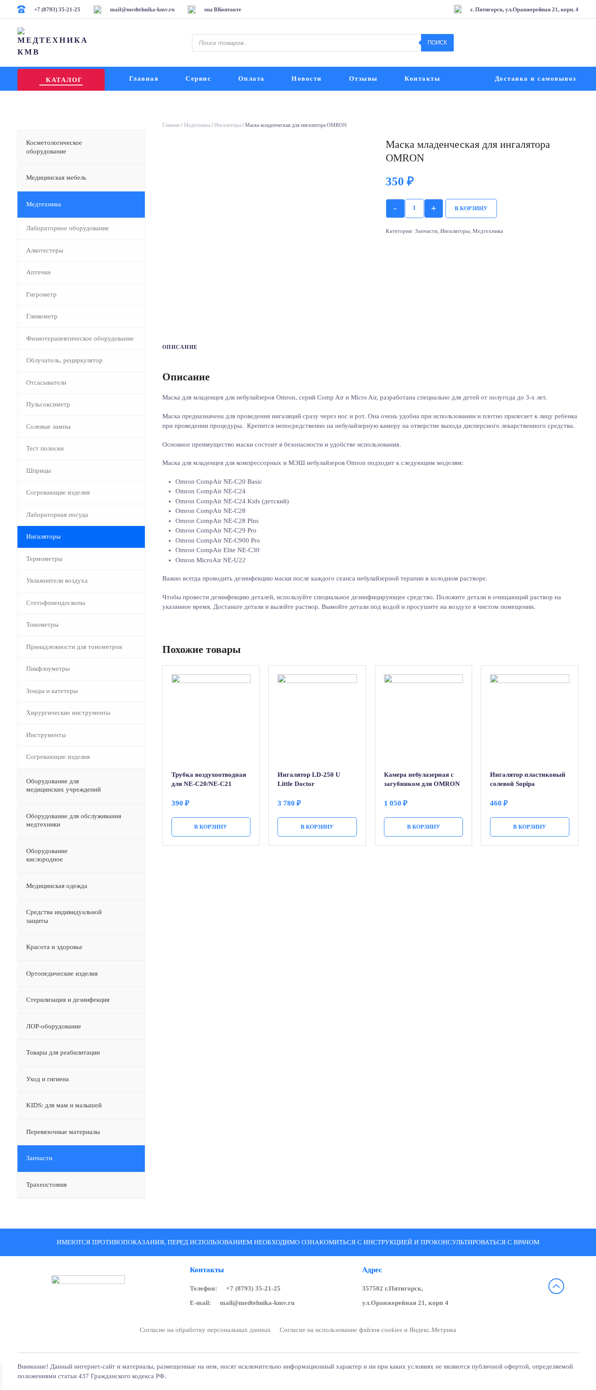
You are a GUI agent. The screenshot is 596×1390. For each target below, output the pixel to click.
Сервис (198, 78)
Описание (180, 347)
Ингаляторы (227, 125)
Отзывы (363, 78)
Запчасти (426, 231)
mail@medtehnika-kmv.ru (257, 1302)
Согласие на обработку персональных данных (205, 1329)
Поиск (437, 42)
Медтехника (197, 125)
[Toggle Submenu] (129, 147)
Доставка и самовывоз (535, 78)
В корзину (471, 208)
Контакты (422, 78)
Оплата (251, 78)
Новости (306, 78)
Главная (144, 78)
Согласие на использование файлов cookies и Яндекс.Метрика (368, 1329)
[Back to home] (53, 42)
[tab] (176, 347)
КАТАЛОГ (64, 79)
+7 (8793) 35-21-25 (253, 1288)
